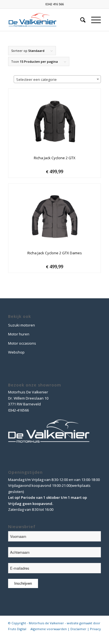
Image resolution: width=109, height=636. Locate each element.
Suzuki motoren (21, 325)
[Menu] (93, 20)
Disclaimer (78, 629)
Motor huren (18, 334)
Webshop (16, 352)
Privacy (95, 629)
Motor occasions (22, 343)
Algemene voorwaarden (48, 629)
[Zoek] (80, 20)
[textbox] (57, 79)
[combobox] (57, 79)
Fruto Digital (17, 629)
